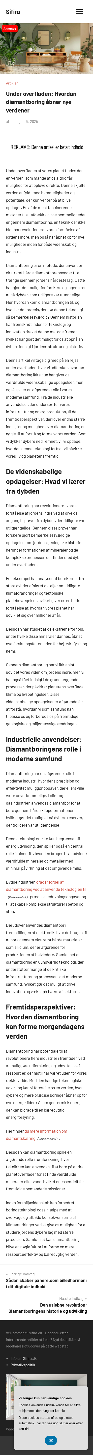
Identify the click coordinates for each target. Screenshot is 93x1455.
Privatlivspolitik (23, 1365)
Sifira (13, 11)
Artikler (12, 83)
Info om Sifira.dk (24, 1358)
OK (51, 1440)
